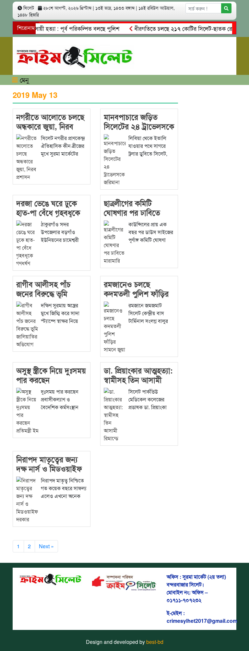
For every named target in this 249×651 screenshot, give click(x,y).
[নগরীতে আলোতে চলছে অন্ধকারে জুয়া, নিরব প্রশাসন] (27, 156)
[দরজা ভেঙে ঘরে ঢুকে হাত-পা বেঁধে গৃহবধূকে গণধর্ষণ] (27, 243)
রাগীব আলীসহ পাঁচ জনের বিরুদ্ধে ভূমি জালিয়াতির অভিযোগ (45, 293)
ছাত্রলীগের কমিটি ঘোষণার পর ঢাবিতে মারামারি (132, 212)
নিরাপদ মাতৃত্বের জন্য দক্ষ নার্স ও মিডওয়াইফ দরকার (49, 468)
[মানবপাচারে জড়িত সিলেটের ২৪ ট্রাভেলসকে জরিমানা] (115, 159)
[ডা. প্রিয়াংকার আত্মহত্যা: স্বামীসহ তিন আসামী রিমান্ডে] (115, 414)
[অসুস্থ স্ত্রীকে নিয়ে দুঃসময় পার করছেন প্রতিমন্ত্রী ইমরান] (27, 410)
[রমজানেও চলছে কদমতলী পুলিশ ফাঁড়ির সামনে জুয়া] (115, 326)
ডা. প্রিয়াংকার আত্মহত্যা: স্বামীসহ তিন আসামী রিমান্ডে (138, 380)
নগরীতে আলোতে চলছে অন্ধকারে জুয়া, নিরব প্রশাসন (50, 126)
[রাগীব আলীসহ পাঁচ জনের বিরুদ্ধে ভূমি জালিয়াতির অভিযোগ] (27, 324)
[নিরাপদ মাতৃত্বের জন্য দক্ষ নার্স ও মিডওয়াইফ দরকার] (27, 499)
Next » (46, 546)
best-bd (154, 641)
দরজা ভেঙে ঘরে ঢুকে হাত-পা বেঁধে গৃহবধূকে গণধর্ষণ (48, 212)
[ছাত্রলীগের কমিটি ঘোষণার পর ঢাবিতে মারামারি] (115, 241)
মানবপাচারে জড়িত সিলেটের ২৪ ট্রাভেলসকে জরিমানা (139, 126)
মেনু (23, 79)
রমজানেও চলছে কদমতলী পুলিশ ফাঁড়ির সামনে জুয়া (136, 293)
